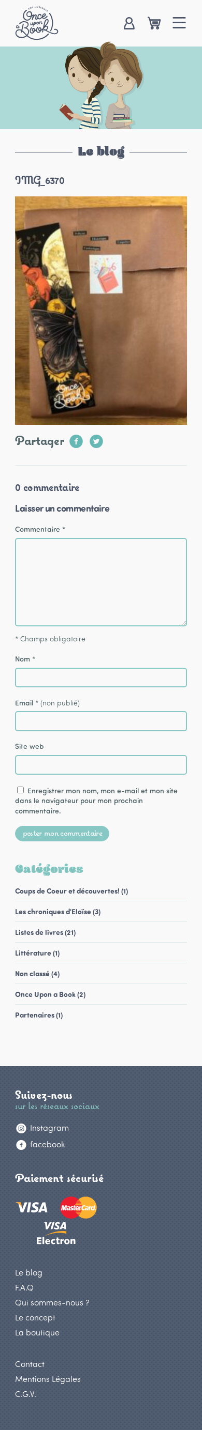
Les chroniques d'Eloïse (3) (57, 911)
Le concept (35, 1317)
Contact (30, 1363)
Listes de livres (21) (45, 932)
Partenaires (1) (39, 1015)
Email (24, 703)
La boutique (37, 1332)
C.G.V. (25, 1393)
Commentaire (40, 529)
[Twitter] (96, 438)
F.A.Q (24, 1287)
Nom (22, 659)
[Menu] (179, 24)
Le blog (28, 1272)
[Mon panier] (154, 24)
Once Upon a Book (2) (50, 994)
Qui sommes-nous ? (52, 1302)
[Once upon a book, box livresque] (37, 22)
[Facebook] (76, 438)
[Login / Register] (128, 24)
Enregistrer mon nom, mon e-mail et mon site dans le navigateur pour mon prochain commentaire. (96, 801)
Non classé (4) (37, 973)
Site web (29, 746)
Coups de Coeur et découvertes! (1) (71, 891)
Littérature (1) (37, 953)
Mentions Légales (48, 1378)
